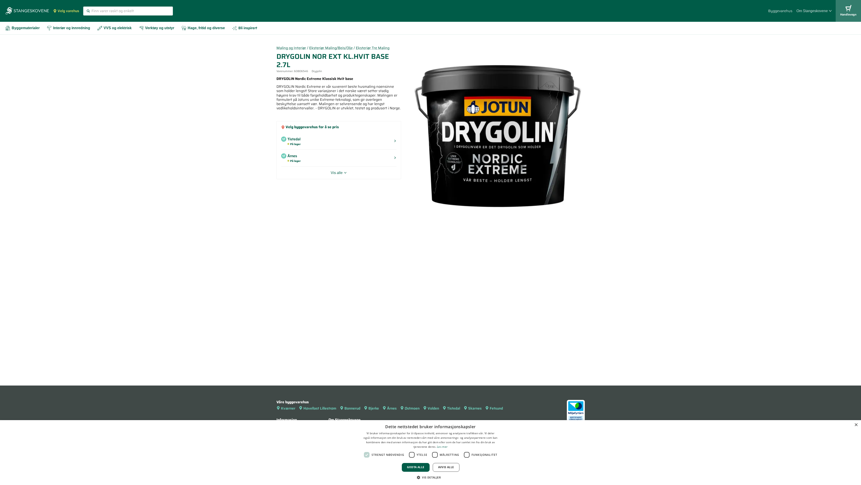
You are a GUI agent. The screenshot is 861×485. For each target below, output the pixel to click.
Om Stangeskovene (812, 11)
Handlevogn (848, 14)
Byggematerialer (26, 28)
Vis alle (337, 173)
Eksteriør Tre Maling (372, 48)
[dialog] (430, 452)
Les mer (442, 447)
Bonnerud (352, 408)
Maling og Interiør (291, 48)
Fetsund (496, 408)
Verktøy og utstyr (159, 28)
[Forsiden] (27, 11)
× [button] (856, 425)
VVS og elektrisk (118, 28)
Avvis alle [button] (446, 467)
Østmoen (412, 408)
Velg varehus (68, 11)
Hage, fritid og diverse (206, 28)
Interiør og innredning (71, 28)
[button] (430, 477)
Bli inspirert (247, 28)
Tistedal (453, 408)
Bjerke (373, 408)
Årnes (392, 408)
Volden (433, 408)
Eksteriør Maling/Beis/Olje (331, 48)
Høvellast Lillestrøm (319, 408)
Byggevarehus (780, 11)
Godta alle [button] (415, 467)
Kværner (288, 408)
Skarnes (475, 408)
